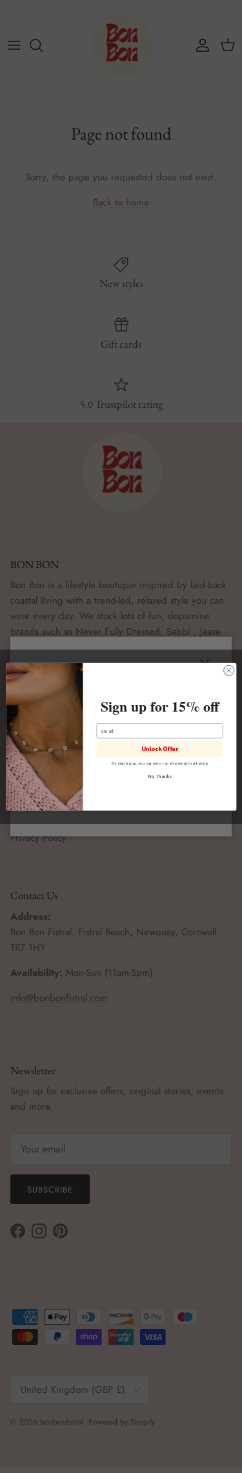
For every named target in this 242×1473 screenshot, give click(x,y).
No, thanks (160, 775)
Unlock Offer (159, 749)
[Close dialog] (228, 670)
